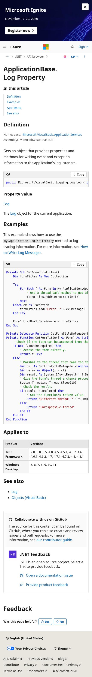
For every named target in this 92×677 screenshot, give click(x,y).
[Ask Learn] (65, 56)
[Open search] (72, 47)
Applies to (14, 108)
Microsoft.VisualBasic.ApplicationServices (52, 134)
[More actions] (85, 56)
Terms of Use (12, 671)
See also (13, 113)
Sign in (84, 47)
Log (6, 204)
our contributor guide (54, 539)
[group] (46, 182)
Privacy (29, 665)
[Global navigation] (4, 47)
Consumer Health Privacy (60, 665)
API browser (35, 56)
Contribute (11, 665)
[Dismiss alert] (85, 6)
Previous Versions (40, 659)
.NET (18, 56)
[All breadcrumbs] (7, 56)
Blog (61, 659)
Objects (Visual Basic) (29, 497)
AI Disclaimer (12, 659)
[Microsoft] (46, 47)
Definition (14, 96)
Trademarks (35, 671)
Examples (14, 102)
